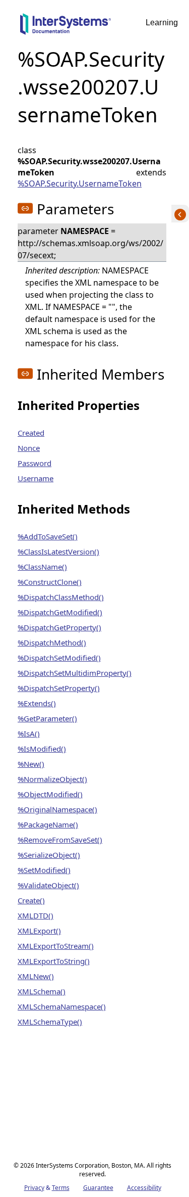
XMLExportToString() (54, 961)
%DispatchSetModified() (59, 658)
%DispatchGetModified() (60, 612)
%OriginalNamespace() (57, 809)
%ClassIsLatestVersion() (58, 551)
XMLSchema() (42, 991)
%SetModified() (44, 870)
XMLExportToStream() (56, 946)
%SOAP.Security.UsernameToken (80, 183)
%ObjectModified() (50, 794)
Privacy (34, 1187)
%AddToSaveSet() (48, 536)
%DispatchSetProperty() (59, 688)
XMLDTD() (35, 915)
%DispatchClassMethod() (61, 597)
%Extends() (37, 703)
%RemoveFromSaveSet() (60, 840)
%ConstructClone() (50, 582)
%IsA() (29, 733)
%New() (31, 764)
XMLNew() (36, 976)
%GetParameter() (47, 718)
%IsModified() (42, 749)
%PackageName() (48, 824)
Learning (162, 22)
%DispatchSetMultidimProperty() (75, 673)
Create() (31, 900)
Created (31, 433)
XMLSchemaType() (50, 1022)
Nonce (29, 448)
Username (35, 478)
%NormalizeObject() (52, 779)
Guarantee (98, 1187)
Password (34, 463)
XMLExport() (39, 931)
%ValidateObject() (48, 885)
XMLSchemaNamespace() (62, 1006)
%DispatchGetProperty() (59, 627)
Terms (61, 1187)
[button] (25, 208)
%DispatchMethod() (52, 642)
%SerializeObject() (49, 855)
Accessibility (144, 1187)
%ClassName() (42, 567)
